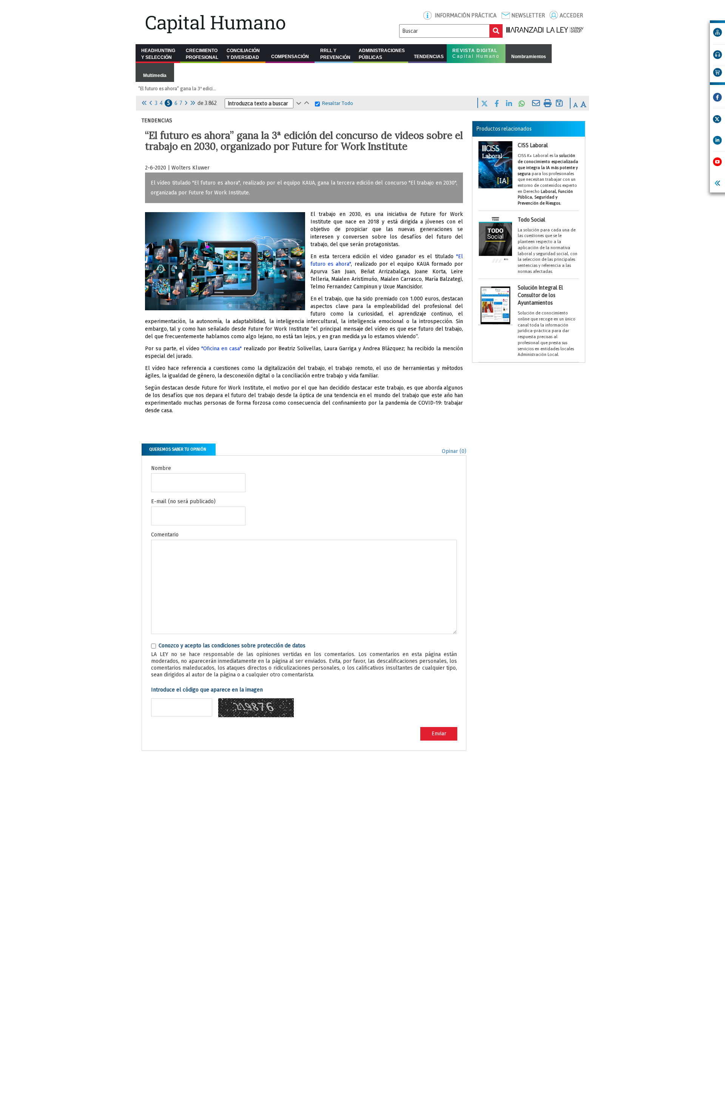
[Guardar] (559, 102)
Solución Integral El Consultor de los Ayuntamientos (546, 321)
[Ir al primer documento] (144, 103)
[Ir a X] (717, 119)
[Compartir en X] (484, 102)
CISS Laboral (548, 173)
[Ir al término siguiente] (306, 103)
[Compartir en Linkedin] (509, 102)
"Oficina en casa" (221, 348)
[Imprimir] (548, 102)
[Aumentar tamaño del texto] (583, 104)
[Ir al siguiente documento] (186, 103)
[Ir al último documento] (192, 103)
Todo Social (547, 245)
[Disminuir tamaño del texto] (575, 105)
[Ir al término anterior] (298, 103)
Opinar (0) (454, 451)
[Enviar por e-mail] (536, 102)
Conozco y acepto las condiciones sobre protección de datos (232, 645)
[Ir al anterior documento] (151, 103)
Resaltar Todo (337, 103)
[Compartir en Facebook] (497, 102)
